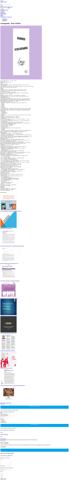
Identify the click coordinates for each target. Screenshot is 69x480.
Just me (3, 421)
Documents (2, 434)
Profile (1, 14)
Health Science (5, 19)
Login (1, 5)
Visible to (2, 418)
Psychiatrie (4, 20)
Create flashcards (10, 6)
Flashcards (6, 434)
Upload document (3, 6)
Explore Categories (3, 1)
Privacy (1, 440)
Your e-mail (2, 465)
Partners (4, 438)
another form (10, 455)
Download (2, 403)
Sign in (1, 411)
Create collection (3, 422)
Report (1, 438)
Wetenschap (5, 18)
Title (1, 412)
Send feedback (3, 446)
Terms (4, 440)
